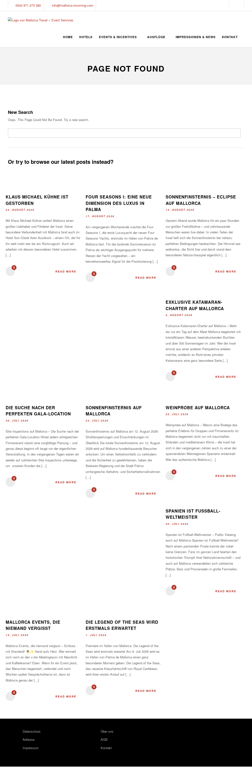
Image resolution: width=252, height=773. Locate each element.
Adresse (28, 739)
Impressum (31, 747)
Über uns (107, 731)
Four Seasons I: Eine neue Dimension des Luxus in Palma (119, 203)
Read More (65, 271)
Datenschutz (32, 731)
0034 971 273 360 (28, 5)
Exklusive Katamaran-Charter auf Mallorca (195, 305)
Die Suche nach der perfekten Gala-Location (38, 411)
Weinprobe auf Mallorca (198, 407)
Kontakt (106, 747)
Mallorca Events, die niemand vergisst (33, 625)
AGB (104, 739)
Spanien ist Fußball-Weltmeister (193, 514)
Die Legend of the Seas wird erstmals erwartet (122, 625)
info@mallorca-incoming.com (72, 5)
